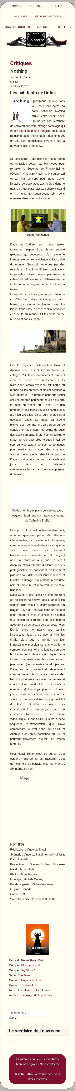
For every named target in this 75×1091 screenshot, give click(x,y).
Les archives (51, 1059)
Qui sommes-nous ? (27, 1059)
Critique (14, 81)
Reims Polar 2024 (32, 960)
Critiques (36, 6)
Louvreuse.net (43, 1074)
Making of (44, 27)
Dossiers (57, 6)
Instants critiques (17, 27)
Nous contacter (49, 1064)
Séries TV (64, 27)
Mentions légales (26, 1064)
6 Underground (30, 965)
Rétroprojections (48, 16)
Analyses (20, 16)
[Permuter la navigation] (11, 1041)
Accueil (17, 6)
